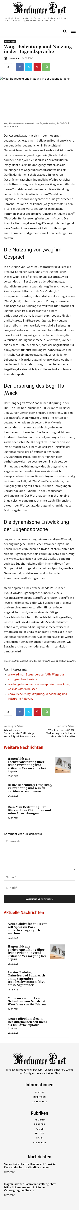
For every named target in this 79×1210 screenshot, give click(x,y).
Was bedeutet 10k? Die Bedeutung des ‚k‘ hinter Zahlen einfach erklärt (60, 733)
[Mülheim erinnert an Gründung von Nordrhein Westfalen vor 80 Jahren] (57, 1003)
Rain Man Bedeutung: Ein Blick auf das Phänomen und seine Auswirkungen (29, 810)
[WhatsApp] (46, 67)
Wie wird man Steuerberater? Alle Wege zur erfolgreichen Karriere (19, 733)
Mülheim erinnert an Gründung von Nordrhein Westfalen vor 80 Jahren (27, 1001)
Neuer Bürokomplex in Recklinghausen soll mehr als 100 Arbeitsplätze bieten (27, 1023)
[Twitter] (28, 67)
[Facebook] (20, 67)
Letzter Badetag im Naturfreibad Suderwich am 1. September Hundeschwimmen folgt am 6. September (26, 979)
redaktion (14, 58)
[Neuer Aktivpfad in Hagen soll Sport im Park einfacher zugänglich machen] (57, 929)
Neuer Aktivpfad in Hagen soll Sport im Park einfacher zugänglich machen (27, 928)
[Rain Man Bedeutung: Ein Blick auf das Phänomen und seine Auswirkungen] (63, 813)
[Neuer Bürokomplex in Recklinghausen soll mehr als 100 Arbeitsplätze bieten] (57, 1024)
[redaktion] (6, 58)
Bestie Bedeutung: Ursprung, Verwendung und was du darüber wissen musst (30, 788)
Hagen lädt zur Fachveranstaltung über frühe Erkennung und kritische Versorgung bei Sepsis (27, 765)
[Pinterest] (37, 67)
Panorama (10, 42)
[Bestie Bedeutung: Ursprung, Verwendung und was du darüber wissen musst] (63, 791)
